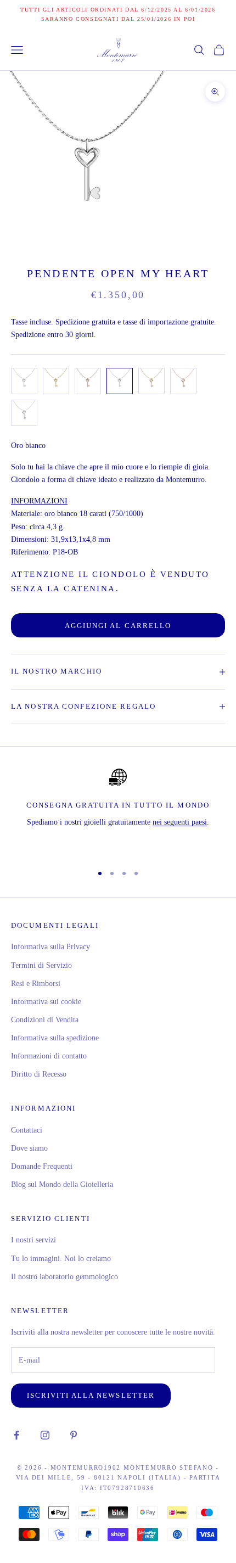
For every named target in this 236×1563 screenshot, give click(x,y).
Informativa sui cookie (46, 1002)
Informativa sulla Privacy (50, 947)
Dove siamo (29, 1148)
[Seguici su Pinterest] (73, 1435)
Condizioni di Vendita (44, 1020)
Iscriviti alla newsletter (91, 1395)
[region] (118, 811)
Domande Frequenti (41, 1166)
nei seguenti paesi (180, 822)
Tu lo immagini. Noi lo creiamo (61, 1258)
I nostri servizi (33, 1240)
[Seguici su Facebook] (16, 1435)
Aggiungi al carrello (118, 625)
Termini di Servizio (41, 965)
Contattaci (26, 1130)
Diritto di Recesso (38, 1074)
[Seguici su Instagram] (45, 1435)
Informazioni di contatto (49, 1056)
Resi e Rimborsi (35, 983)
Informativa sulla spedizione (55, 1038)
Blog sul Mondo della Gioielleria (62, 1184)
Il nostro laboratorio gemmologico (64, 1277)
